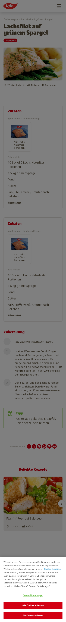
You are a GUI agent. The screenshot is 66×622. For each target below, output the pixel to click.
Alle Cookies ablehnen (33, 605)
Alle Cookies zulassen (33, 615)
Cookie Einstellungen (33, 595)
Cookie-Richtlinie (52, 569)
